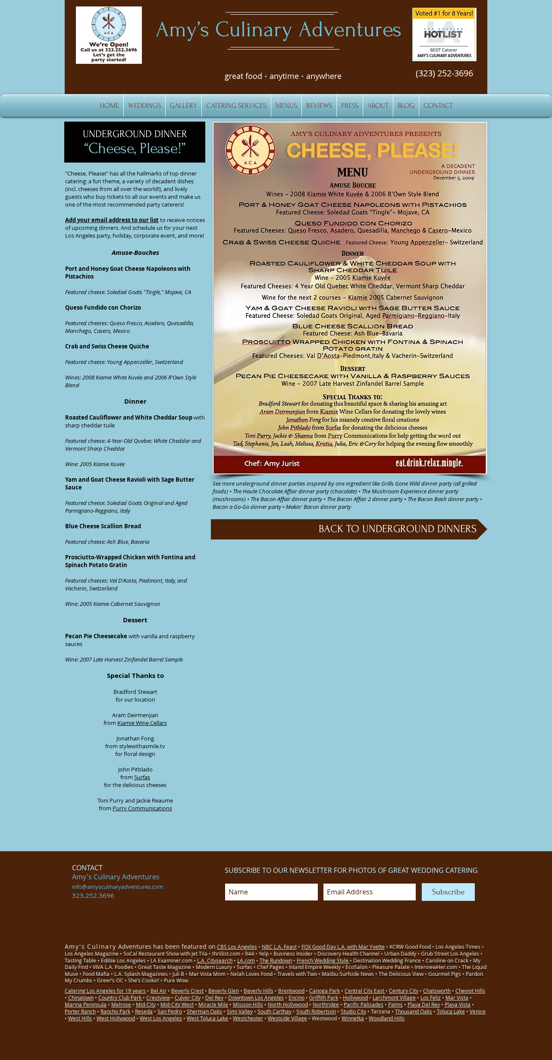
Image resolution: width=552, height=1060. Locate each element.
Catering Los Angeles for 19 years (105, 990)
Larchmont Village (394, 997)
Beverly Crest (187, 990)
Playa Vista (457, 1004)
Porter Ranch (80, 1011)
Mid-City (146, 1004)
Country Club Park (120, 997)
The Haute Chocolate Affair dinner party (281, 491)
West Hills (80, 1018)
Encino (296, 997)
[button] (444, 34)
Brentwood (291, 990)
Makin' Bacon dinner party (318, 507)
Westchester (248, 1018)
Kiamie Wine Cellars (142, 723)
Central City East (365, 990)
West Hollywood (116, 1018)
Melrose (121, 1004)
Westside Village (287, 1018)
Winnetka (353, 1018)
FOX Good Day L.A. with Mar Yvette (343, 946)
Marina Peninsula (86, 1004)
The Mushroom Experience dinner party (410, 491)
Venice (478, 1011)
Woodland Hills (387, 1018)
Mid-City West (177, 1004)
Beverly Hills (258, 990)
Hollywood (355, 997)
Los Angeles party (87, 235)
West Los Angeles (161, 1018)
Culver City (188, 997)
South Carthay (274, 1011)
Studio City (353, 1011)
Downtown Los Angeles (256, 997)
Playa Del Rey (424, 1004)
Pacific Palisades (363, 1004)
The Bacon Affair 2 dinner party (365, 499)
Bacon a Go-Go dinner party (247, 507)
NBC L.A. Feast (279, 946)
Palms (395, 1004)
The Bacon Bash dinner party (443, 499)
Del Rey (214, 997)
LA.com (246, 960)
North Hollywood (288, 1004)
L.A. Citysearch (214, 960)
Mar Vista (456, 997)
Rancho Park (115, 1011)
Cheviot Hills (470, 990)
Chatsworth (437, 990)
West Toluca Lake (207, 1018)
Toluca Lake (451, 1011)
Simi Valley (240, 1011)
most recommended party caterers (137, 204)
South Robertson (316, 1011)
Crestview (158, 997)
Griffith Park (323, 997)
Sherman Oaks (204, 1011)
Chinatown (81, 997)
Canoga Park (324, 990)
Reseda (144, 1011)
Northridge (326, 1004)
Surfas (142, 777)
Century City (403, 990)
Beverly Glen (223, 990)
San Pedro (169, 1011)
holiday (122, 235)
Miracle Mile (213, 1004)
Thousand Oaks (413, 1011)
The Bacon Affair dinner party (286, 499)
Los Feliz (430, 997)
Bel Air (158, 990)
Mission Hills (248, 1004)
